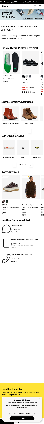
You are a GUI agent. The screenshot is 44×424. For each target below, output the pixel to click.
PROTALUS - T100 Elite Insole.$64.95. (11, 66)
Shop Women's (28, 18)
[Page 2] (22, 164)
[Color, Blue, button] (26, 76)
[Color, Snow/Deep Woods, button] (7, 201)
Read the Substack (32, 2)
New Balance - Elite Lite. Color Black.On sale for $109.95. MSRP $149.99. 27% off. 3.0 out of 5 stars (30, 72)
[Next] (29, 130)
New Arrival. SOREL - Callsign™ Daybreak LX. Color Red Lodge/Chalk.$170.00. (11, 194)
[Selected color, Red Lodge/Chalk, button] (3, 201)
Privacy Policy (22, 407)
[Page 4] (25, 164)
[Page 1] (20, 164)
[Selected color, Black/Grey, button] (42, 76)
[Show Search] (30, 6)
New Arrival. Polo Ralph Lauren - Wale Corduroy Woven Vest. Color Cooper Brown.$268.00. (31, 195)
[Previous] (14, 130)
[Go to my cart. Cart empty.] (35, 6)
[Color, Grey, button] (30, 76)
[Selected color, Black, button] (23, 76)
